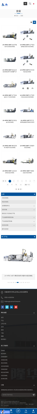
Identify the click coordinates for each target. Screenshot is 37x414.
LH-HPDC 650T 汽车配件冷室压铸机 (27, 146)
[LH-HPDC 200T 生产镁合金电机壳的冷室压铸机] (27, 34)
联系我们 (3, 339)
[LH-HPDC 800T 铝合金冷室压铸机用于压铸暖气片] (10, 60)
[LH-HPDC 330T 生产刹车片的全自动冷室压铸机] (27, 85)
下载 (2, 333)
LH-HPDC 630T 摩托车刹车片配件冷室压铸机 (10, 146)
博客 (27, 404)
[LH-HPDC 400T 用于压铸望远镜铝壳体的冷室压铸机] (27, 110)
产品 (2, 320)
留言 (18, 411)
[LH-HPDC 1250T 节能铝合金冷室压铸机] (27, 161)
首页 (17, 15)
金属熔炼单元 (6, 205)
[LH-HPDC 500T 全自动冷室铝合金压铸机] (10, 161)
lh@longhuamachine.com (12, 301)
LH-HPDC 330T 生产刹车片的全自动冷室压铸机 (27, 96)
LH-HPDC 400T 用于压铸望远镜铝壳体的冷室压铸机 (27, 121)
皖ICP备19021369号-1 (18, 404)
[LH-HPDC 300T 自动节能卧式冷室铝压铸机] (10, 34)
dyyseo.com (8, 404)
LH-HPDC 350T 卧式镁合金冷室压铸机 (10, 121)
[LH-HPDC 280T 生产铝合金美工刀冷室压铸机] (10, 85)
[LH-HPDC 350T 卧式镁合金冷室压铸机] (10, 110)
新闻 (2, 330)
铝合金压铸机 (5, 372)
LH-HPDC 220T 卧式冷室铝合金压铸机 (27, 70)
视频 (2, 336)
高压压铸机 (4, 363)
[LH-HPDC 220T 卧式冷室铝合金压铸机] (27, 60)
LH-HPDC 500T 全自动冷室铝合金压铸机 (10, 171)
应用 (2, 327)
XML (2, 405)
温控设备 (4, 209)
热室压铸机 (5, 202)
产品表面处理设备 (7, 221)
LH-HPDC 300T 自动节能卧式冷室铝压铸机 (10, 45)
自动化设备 (5, 225)
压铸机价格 (4, 360)
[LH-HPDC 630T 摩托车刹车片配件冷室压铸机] (10, 135)
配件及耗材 (5, 229)
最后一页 (27, 184)
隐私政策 (6, 405)
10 (16, 184)
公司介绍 (3, 323)
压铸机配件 (4, 356)
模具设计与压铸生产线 (8, 213)
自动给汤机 (4, 378)
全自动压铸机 (5, 366)
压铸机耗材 (4, 369)
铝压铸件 (3, 353)
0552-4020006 (9, 297)
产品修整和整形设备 (8, 217)
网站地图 (31, 404)
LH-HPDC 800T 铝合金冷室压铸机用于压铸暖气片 (10, 70)
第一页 (4, 181)
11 (27, 282)
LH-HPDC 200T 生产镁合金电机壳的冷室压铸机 (27, 45)
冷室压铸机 (5, 198)
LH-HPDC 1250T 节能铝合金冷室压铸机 (27, 171)
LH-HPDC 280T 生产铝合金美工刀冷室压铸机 (10, 96)
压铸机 (3, 350)
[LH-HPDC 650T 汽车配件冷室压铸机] (27, 135)
